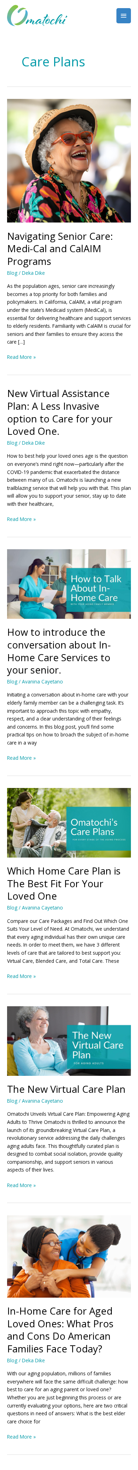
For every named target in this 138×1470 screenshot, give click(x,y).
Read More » (21, 356)
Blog (12, 272)
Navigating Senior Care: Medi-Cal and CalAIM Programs (60, 249)
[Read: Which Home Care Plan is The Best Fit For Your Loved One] (69, 822)
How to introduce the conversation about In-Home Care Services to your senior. (59, 651)
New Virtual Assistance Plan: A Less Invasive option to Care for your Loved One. (60, 412)
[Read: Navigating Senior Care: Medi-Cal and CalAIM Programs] (69, 160)
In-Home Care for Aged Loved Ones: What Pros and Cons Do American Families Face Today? (60, 1329)
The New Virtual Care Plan (66, 1089)
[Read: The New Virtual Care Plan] (69, 1040)
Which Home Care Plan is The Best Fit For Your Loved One (64, 883)
